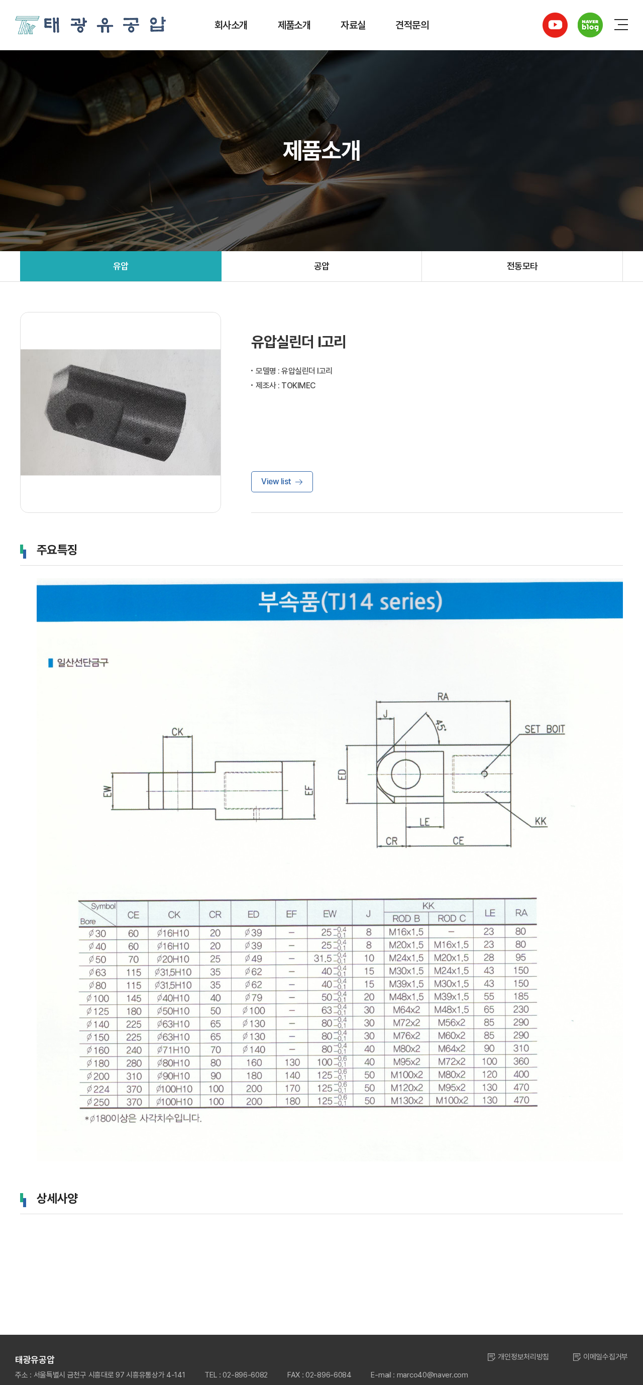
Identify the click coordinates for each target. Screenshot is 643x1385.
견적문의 (411, 25)
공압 (322, 266)
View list (276, 481)
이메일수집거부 (605, 1356)
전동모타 (522, 266)
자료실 (353, 25)
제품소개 (294, 25)
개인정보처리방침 (523, 1356)
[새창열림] (555, 25)
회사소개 (231, 25)
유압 (121, 266)
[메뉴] (621, 25)
